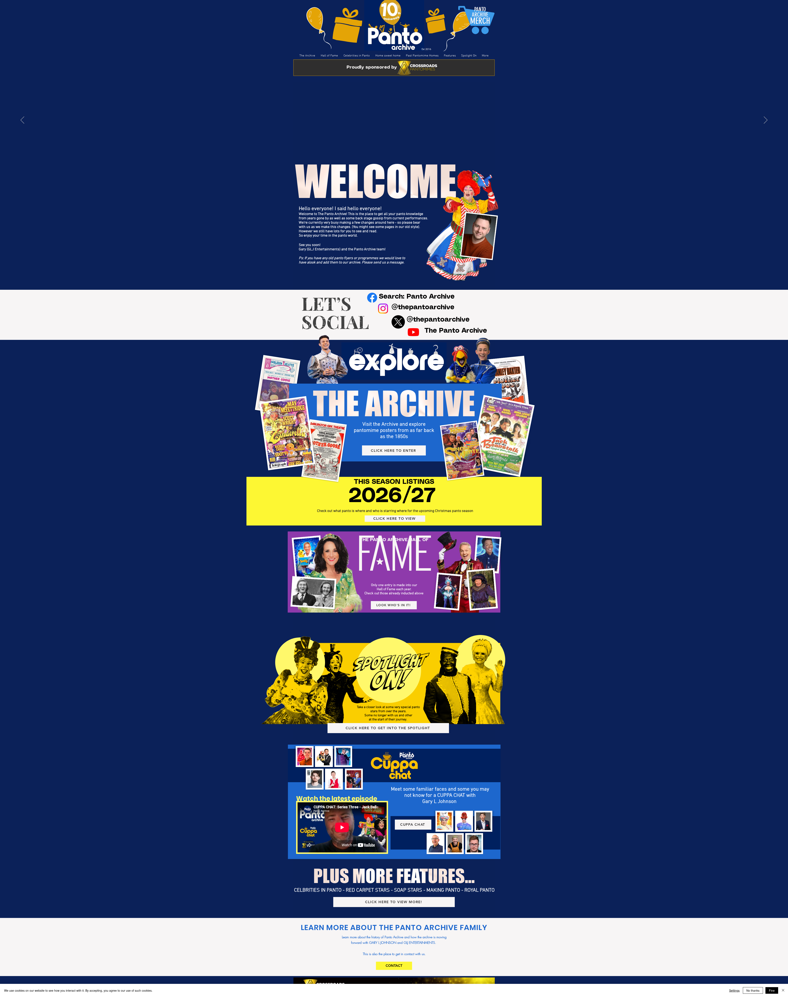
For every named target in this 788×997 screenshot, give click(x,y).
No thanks (752, 990)
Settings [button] (734, 990)
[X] (398, 322)
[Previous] (22, 120)
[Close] (783, 990)
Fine (772, 990)
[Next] (765, 120)
